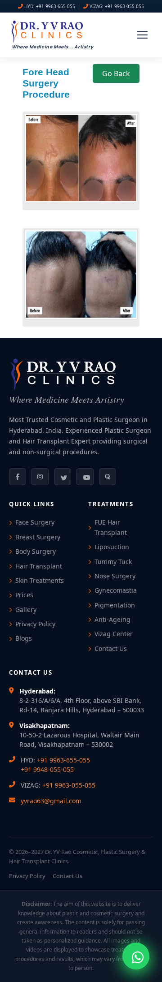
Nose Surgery (114, 576)
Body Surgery (35, 551)
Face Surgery (34, 522)
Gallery (25, 609)
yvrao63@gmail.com (51, 801)
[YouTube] (85, 476)
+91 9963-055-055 (124, 6)
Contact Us (110, 648)
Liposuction (111, 547)
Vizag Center (113, 633)
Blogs (23, 638)
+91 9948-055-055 (47, 769)
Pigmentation (114, 605)
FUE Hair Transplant (110, 527)
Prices (24, 594)
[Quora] (107, 476)
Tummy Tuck (113, 561)
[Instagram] (40, 476)
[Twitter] (62, 476)
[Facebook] (17, 476)
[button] (142, 35)
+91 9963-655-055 (55, 6)
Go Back (116, 73)
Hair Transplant (38, 566)
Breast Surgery (37, 537)
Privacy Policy (35, 624)
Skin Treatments (39, 580)
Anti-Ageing (112, 619)
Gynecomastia (115, 590)
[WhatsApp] (135, 956)
